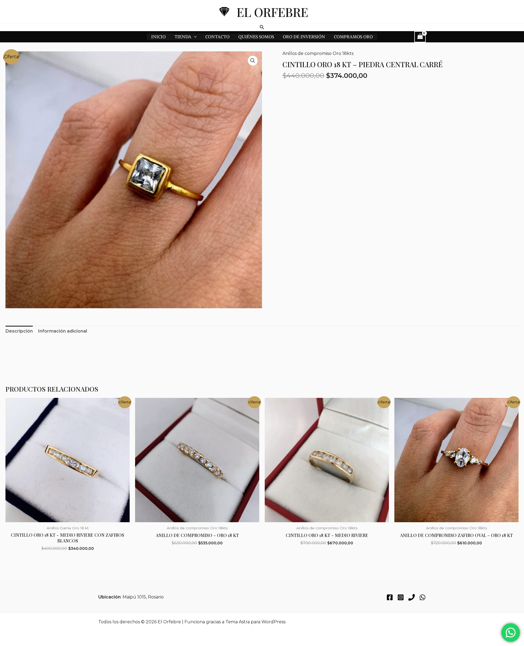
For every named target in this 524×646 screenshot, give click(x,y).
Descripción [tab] (19, 331)
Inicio (158, 36)
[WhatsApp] (422, 597)
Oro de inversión (304, 36)
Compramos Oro (353, 36)
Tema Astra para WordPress (255, 621)
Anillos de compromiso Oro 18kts (317, 53)
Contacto (217, 36)
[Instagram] (400, 597)
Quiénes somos (256, 36)
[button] (262, 27)
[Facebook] (389, 597)
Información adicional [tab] (62, 331)
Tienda (182, 36)
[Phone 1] (411, 597)
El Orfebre (272, 12)
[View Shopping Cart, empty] (420, 36)
